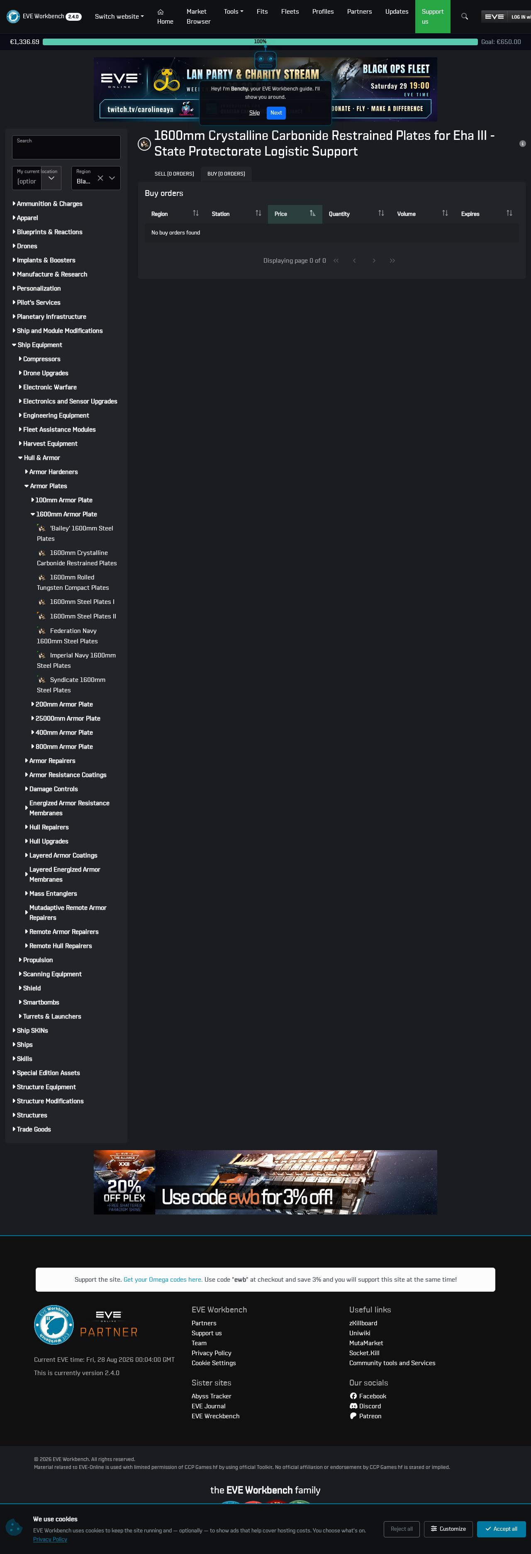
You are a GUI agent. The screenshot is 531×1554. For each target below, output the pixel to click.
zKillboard (363, 1323)
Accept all (504, 1529)
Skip (254, 113)
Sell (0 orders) (174, 174)
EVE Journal (209, 1406)
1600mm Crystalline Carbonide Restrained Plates (77, 558)
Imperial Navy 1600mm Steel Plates (76, 660)
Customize (452, 1529)
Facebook (372, 1396)
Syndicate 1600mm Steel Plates (71, 685)
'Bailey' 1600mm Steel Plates (75, 533)
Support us (207, 1333)
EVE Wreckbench (216, 1416)
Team (199, 1343)
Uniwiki (359, 1333)
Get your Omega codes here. (163, 1279)
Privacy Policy (50, 1539)
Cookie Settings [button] (214, 1363)
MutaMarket (366, 1343)
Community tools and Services (392, 1363)
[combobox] (26, 178)
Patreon (370, 1416)
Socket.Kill (364, 1353)
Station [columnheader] (220, 214)
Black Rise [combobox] (87, 181)
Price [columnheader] (281, 214)
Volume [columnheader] (406, 214)
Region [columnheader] (159, 214)
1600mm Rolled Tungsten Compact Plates (73, 582)
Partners (204, 1323)
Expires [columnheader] (470, 214)
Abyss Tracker (211, 1396)
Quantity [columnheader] (339, 214)
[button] (44, 16)
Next (276, 113)
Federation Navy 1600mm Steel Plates (67, 636)
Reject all (402, 1529)
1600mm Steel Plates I (81, 602)
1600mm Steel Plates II (82, 616)
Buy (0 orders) (226, 174)
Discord (369, 1406)
